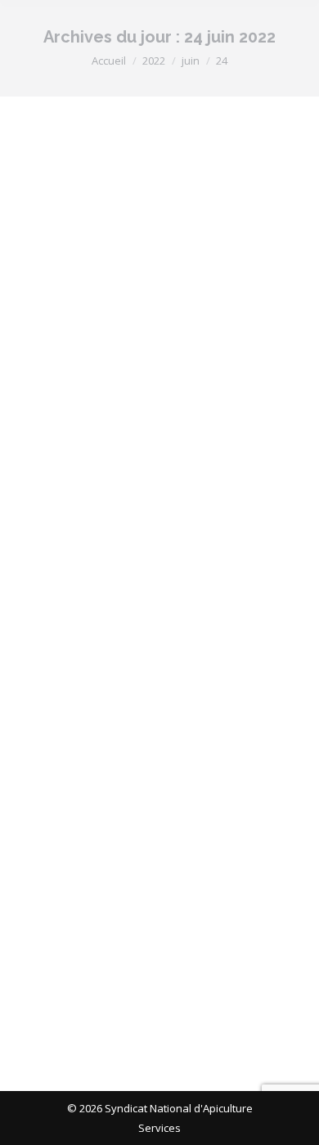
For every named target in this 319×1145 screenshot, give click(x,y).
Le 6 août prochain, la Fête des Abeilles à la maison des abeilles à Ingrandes (159, 706)
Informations (69, 355)
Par (133, 355)
